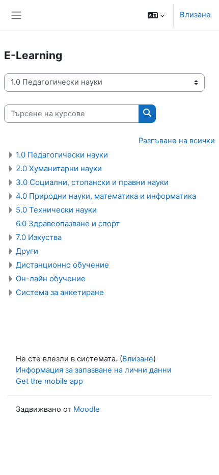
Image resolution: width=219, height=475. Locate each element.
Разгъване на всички (177, 140)
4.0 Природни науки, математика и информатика (106, 196)
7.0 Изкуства (39, 237)
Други (27, 251)
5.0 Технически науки (56, 210)
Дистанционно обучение (62, 265)
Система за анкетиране (60, 292)
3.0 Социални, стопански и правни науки (92, 182)
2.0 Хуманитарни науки (59, 168)
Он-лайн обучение (51, 278)
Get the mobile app (49, 381)
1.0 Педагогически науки (62, 155)
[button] (156, 15)
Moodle (86, 409)
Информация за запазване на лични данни (94, 370)
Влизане (195, 14)
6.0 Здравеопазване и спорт (68, 223)
